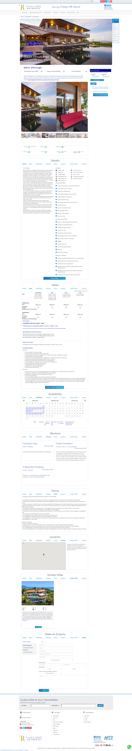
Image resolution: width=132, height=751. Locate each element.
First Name (23, 705)
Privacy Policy (56, 734)
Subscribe (100, 705)
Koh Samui (86, 715)
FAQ (54, 720)
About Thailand (71, 12)
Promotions (62, 12)
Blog (78, 12)
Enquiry (84, 164)
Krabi (85, 720)
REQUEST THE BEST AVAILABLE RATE (54, 387)
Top (113, 21)
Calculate (93, 83)
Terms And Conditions (58, 722)
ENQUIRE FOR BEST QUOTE (100, 94)
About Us (55, 718)
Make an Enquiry (54, 278)
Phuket (86, 718)
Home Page (24, 12)
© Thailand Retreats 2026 (6, 750)
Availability (39, 164)
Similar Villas (74, 164)
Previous (19, 106)
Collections (55, 12)
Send (44, 690)
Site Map (55, 732)
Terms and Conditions (18, 750)
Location (63, 164)
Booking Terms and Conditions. (100, 91)
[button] (44, 555)
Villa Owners (56, 726)
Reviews (48, 164)
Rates (30, 164)
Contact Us (55, 730)
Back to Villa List (115, 41)
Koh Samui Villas (28, 16)
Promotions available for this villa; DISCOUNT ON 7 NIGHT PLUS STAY (100, 87)
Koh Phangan (87, 722)
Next (89, 106)
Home (22, 16)
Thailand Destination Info (35, 12)
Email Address (55, 705)
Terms (55, 164)
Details (24, 164)
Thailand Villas (47, 12)
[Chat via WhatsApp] (129, 746)
